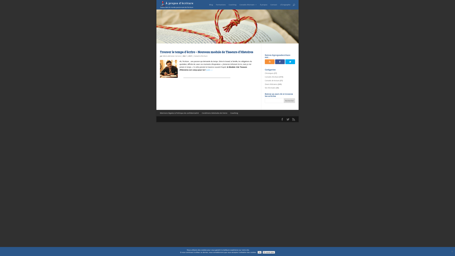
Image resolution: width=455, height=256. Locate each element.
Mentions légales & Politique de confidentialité (179, 113)
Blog (211, 5)
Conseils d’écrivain (247, 5)
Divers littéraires (271, 84)
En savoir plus (269, 252)
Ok (260, 252)
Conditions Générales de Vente (214, 113)
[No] (452, 251)
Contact (273, 5)
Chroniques (269, 73)
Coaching (232, 5)
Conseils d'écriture (200, 56)
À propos (263, 5)
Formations (221, 5)
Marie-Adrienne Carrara (172, 56)
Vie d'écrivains (270, 88)
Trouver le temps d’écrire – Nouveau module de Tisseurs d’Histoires (206, 52)
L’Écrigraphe (285, 5)
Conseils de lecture (272, 80)
